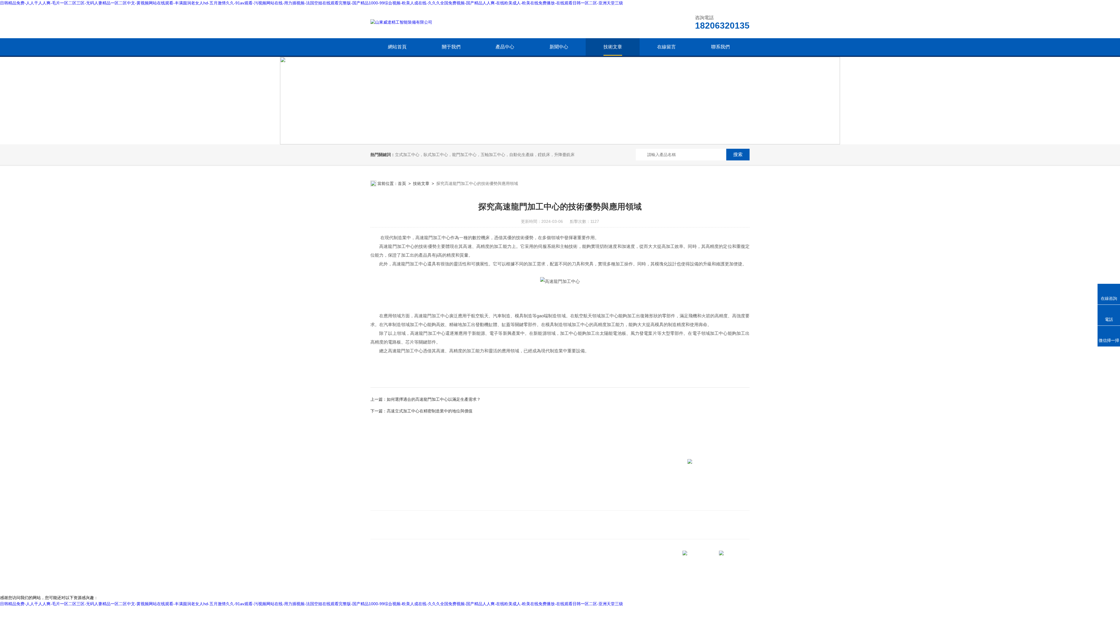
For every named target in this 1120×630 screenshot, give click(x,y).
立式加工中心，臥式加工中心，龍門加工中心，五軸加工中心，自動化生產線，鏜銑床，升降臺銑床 (485, 154)
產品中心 (505, 46)
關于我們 (451, 46)
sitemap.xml (390, 572)
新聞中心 (559, 46)
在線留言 (666, 46)
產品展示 (437, 494)
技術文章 (612, 46)
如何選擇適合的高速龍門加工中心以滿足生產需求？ (434, 399)
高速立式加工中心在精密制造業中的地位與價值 (430, 411)
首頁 (402, 183)
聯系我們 (720, 46)
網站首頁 (397, 46)
